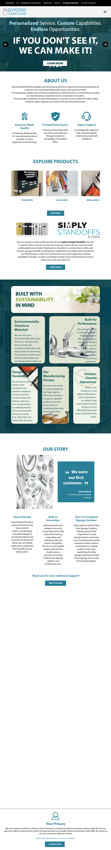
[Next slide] (105, 44)
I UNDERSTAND (54, 844)
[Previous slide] (6, 44)
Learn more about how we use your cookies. (55, 838)
